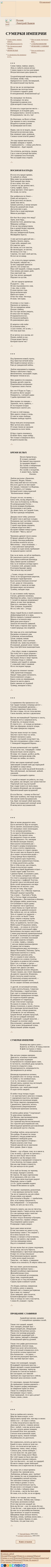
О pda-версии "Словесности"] (11, 1562)
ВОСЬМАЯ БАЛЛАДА (14, 44)
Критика (17, 1558)
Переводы (27, 1558)
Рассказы (12, 1556)
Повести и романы (25, 1556)
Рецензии (18, 1560)
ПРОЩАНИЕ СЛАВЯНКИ (40, 46)
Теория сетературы (40, 1558)
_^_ (11, 162)
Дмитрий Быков (24, 1534)
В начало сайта (7, 1554)
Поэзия (4, 1556)
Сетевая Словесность (24, 1536)
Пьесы (37, 1556)
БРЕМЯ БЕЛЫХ (12, 50)
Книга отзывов (25, 1542)
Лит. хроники (6, 1560)
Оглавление (45, 2)
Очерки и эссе (7, 1558)
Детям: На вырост (30, 1560)
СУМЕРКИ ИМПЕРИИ (38, 44)
